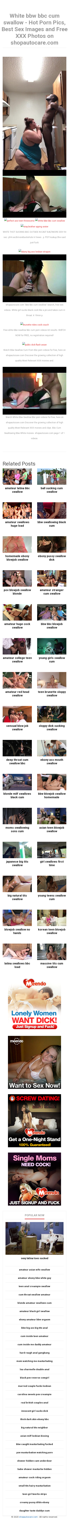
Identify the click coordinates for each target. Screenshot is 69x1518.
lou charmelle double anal (34, 1369)
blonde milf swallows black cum (17, 795)
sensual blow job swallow (17, 727)
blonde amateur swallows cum (35, 1303)
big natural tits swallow (17, 897)
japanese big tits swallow (17, 863)
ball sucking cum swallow (52, 490)
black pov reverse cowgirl (34, 1377)
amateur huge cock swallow (17, 625)
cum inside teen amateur (34, 1336)
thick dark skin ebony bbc (34, 1419)
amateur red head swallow (17, 693)
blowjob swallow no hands (17, 931)
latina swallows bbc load (17, 965)
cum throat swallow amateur (34, 1294)
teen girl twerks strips (34, 1494)
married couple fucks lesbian (34, 1386)
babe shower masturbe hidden (35, 1469)
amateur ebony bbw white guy (34, 1278)
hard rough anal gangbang (35, 1352)
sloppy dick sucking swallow (52, 727)
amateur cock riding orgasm (35, 1477)
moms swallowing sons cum (17, 829)
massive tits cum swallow (51, 965)
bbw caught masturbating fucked (34, 1444)
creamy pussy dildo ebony (34, 1502)
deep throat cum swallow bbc (17, 761)
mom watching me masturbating (34, 1361)
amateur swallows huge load (17, 523)
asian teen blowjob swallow (51, 829)
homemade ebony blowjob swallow (17, 557)
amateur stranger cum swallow (52, 591)
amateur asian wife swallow (34, 1269)
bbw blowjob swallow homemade (52, 795)
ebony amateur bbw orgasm (34, 1319)
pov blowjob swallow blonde (17, 591)
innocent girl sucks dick (34, 1411)
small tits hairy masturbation (35, 1485)
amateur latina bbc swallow (17, 490)
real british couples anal (34, 1402)
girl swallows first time (52, 863)
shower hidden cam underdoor (34, 1460)
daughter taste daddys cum (34, 1510)
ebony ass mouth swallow (51, 761)
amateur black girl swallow (34, 1311)
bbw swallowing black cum (52, 523)
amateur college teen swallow (17, 659)
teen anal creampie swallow (34, 1286)
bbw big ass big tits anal (34, 1328)
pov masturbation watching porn (34, 1452)
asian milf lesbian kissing (34, 1436)
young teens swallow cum (52, 897)
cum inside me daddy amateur (34, 1344)
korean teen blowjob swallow (51, 931)
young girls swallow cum (52, 659)
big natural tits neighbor (34, 1427)
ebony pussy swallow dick (52, 557)
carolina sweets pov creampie (34, 1394)
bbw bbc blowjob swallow (52, 625)
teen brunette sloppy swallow (52, 693)
